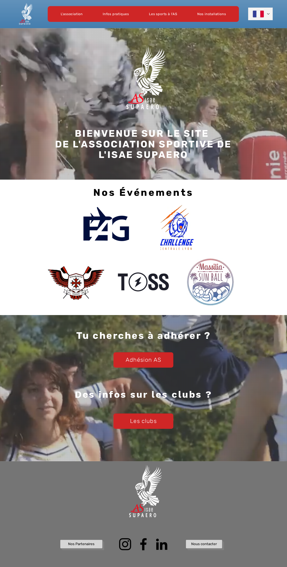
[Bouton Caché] (63, 471)
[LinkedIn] (162, 544)
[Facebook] (143, 544)
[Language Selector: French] (260, 14)
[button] (71, 14)
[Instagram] (125, 544)
